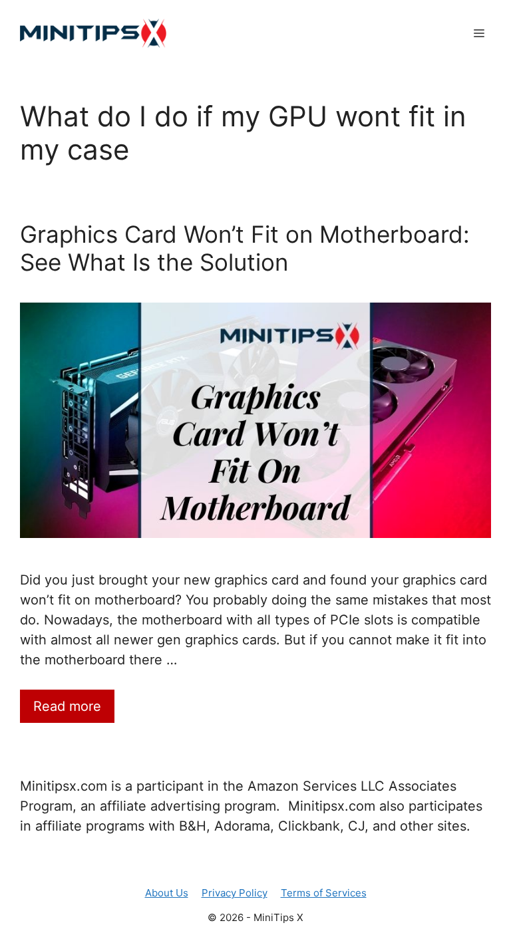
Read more (67, 706)
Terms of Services (324, 892)
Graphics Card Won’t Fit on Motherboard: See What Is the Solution (245, 248)
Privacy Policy (234, 892)
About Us (166, 892)
